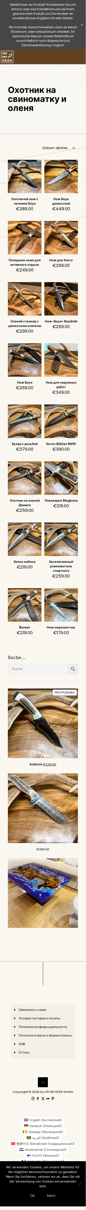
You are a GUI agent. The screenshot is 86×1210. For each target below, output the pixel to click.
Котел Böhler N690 (61, 444)
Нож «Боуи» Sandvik (61, 321)
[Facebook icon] (38, 1098)
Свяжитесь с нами (32, 1010)
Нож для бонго (61, 260)
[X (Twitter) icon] (43, 1098)
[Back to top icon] (43, 1082)
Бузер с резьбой (25, 444)
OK (32, 1195)
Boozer (24, 627)
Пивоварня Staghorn (61, 500)
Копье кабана (24, 562)
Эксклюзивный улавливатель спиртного (61, 566)
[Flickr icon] (48, 1098)
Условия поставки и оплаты (39, 1018)
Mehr (51, 1195)
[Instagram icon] (33, 1098)
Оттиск (24, 1052)
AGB (22, 1044)
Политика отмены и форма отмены (45, 1035)
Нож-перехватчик (61, 627)
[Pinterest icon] (53, 1098)
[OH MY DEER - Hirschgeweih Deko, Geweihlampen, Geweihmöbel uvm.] (7, 57)
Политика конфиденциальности (43, 1027)
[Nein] (79, 1184)
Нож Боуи (24, 382)
